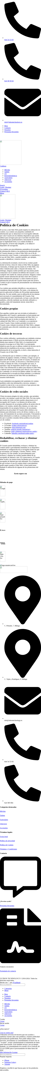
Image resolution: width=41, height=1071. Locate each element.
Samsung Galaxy (10, 1062)
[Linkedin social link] (4, 136)
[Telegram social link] (16, 138)
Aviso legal (4, 837)
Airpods (7, 1064)
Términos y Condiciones (8, 849)
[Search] (38, 985)
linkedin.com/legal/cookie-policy (23, 433)
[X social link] (4, 138)
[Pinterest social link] (9, 138)
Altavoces (3, 824)
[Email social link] (6, 138)
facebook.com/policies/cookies (22, 423)
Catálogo (3, 166)
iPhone (6, 1060)
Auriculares (4, 820)
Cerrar (2, 1021)
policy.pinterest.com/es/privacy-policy (24, 431)
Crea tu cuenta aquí (6, 1033)
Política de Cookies (6, 845)
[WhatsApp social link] (14, 138)
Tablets (2, 815)
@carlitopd (16, 982)
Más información (6, 1052)
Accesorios (4, 828)
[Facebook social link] (1, 138)
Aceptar (14, 1052)
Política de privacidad (7, 841)
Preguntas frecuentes (7, 906)
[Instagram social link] (1, 136)
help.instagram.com (18, 427)
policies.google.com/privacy (20, 429)
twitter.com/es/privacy (19, 425)
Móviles (3, 811)
